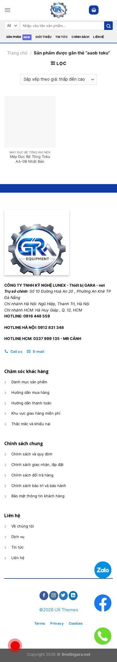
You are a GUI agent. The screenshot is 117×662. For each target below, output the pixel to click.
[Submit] (108, 25)
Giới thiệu (43, 36)
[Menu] (7, 10)
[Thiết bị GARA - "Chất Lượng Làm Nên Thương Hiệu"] (58, 10)
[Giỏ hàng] (94, 9)
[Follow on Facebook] (43, 595)
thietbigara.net (76, 654)
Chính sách (80, 36)
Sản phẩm (13, 36)
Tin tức (61, 36)
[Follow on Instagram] (53, 595)
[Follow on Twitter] (63, 595)
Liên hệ (98, 36)
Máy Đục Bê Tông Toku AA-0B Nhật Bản (30, 159)
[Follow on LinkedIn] (73, 595)
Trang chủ (17, 53)
